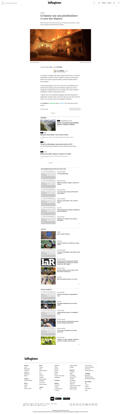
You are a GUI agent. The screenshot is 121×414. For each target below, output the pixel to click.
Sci (40, 372)
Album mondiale (43, 384)
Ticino (25, 367)
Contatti (41, 403)
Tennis (40, 374)
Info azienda (88, 388)
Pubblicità (48, 403)
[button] (71, 404)
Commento (56, 385)
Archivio (87, 385)
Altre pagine (88, 381)
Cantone (26, 365)
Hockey (41, 367)
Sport (40, 365)
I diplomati (72, 383)
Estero (26, 383)
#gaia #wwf (87, 375)
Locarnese (26, 370)
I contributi (56, 390)
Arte (40, 389)
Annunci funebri (54, 403)
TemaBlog (87, 373)
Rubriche (72, 370)
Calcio (40, 368)
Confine (26, 385)
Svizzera (26, 378)
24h (86, 383)
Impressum (37, 403)
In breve (87, 386)
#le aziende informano (90, 378)
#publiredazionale (89, 377)
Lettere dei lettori (73, 365)
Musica (56, 374)
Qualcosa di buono (89, 370)
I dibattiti (71, 367)
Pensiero (56, 368)
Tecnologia (72, 375)
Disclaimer (31, 403)
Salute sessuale (73, 389)
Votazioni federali (28, 380)
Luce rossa (41, 382)
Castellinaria (57, 377)
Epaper (109, 2)
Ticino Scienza (88, 365)
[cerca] (94, 3)
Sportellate (41, 380)
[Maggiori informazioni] (67, 71)
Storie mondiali (42, 379)
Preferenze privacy (43, 405)
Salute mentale (73, 387)
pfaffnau (46, 109)
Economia (57, 380)
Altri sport (41, 377)
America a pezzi (27, 388)
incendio (42, 109)
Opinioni (56, 383)
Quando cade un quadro (75, 385)
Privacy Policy (27, 405)
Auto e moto (72, 382)
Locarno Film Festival (59, 375)
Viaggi (71, 373)
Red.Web (59, 67)
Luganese (26, 372)
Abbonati (104, 2)
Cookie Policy (34, 405)
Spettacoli (56, 365)
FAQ (44, 403)
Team (86, 390)
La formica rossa (58, 388)
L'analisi (56, 386)
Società (56, 372)
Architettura (72, 380)
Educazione (87, 368)
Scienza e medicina (89, 367)
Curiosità (72, 378)
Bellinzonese (27, 368)
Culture (41, 387)
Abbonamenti (26, 403)
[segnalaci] (99, 3)
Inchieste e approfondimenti (73, 372)
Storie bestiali (73, 377)
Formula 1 (41, 375)
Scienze (56, 370)
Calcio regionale (43, 370)
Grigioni (25, 375)
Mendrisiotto (27, 374)
